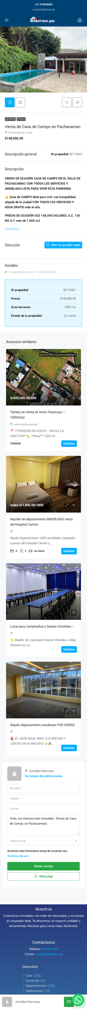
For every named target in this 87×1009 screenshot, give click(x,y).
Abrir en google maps (65, 245)
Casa (28, 975)
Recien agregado (67, 355)
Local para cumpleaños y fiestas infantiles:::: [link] (42, 626)
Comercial (32, 980)
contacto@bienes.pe (44, 9)
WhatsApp (45, 876)
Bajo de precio (48, 355)
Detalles (69, 443)
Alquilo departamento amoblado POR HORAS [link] (42, 725)
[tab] (10, 102)
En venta (10, 119)
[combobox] (43, 841)
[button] (67, 102)
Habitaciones (34, 991)
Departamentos (35, 986)
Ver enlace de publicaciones (44, 776)
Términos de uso (18, 856)
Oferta (21, 119)
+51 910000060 (43, 4)
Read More (12, 229)
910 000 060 (50, 949)
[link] (43, 377)
